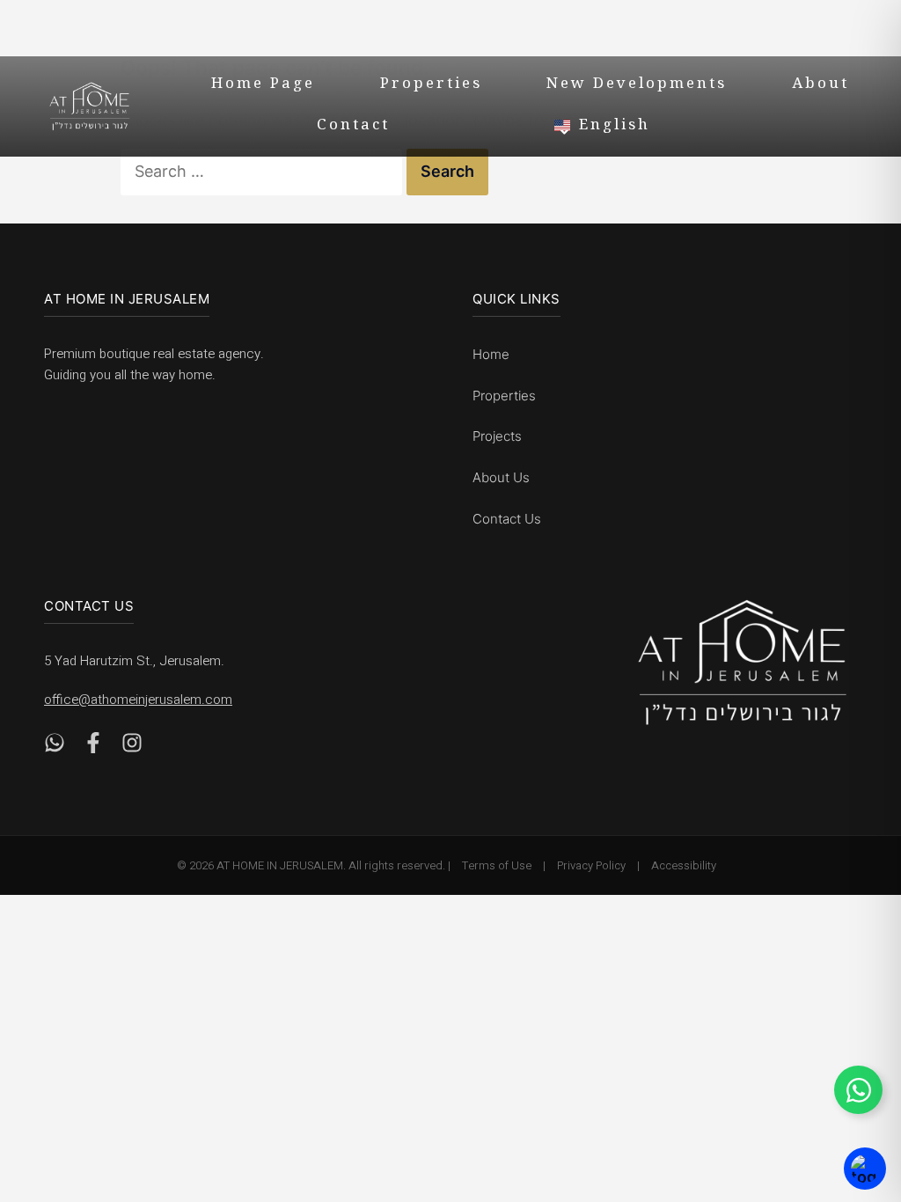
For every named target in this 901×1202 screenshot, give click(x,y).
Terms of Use (496, 865)
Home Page (263, 85)
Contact (353, 126)
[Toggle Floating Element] (858, 1090)
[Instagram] (132, 747)
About (820, 85)
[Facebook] (93, 747)
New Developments (636, 85)
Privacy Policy (591, 865)
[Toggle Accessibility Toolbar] (865, 1169)
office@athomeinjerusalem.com (138, 699)
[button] (715, 124)
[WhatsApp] (54, 747)
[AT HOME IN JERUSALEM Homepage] (742, 662)
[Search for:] (264, 171)
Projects (497, 436)
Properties (431, 85)
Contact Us (506, 518)
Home (490, 354)
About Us (501, 477)
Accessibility (683, 865)
